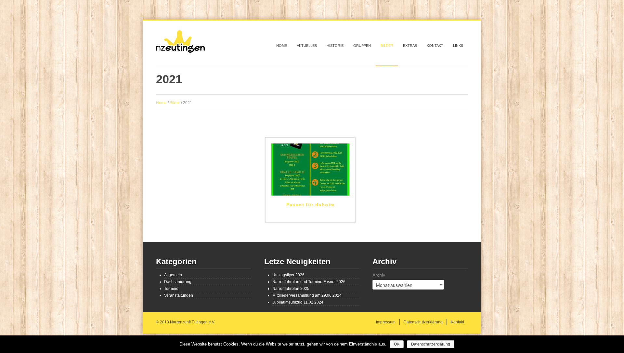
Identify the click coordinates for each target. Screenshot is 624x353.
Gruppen (362, 46)
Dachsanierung (177, 281)
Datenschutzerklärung (423, 322)
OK (396, 344)
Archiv (378, 275)
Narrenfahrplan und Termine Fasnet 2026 (308, 281)
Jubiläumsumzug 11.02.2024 (297, 302)
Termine (171, 288)
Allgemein (173, 275)
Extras (410, 46)
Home (281, 46)
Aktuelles (307, 46)
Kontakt (435, 46)
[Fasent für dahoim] (310, 169)
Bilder (387, 46)
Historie (335, 46)
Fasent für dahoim (310, 204)
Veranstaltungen (178, 295)
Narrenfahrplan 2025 (290, 288)
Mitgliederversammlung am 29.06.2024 (307, 295)
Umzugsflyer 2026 (288, 275)
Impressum (386, 322)
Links (458, 46)
